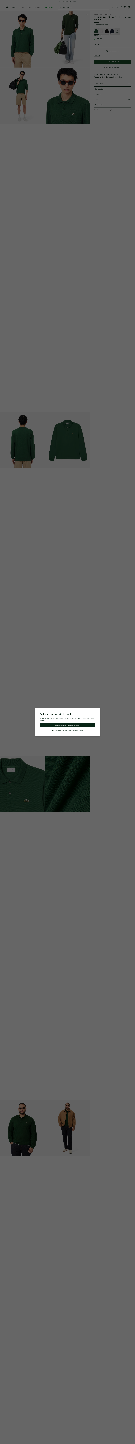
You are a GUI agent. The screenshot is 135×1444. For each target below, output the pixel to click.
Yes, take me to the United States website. (67, 725)
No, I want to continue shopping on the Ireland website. (67, 730)
